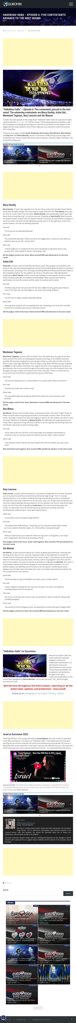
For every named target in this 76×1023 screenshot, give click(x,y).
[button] (5, 155)
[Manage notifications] (71, 1019)
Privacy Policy (21, 1019)
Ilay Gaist (21, 30)
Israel (6, 883)
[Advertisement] (38, 52)
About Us (7, 1019)
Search (5, 890)
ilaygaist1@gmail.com (28, 823)
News (9, 883)
